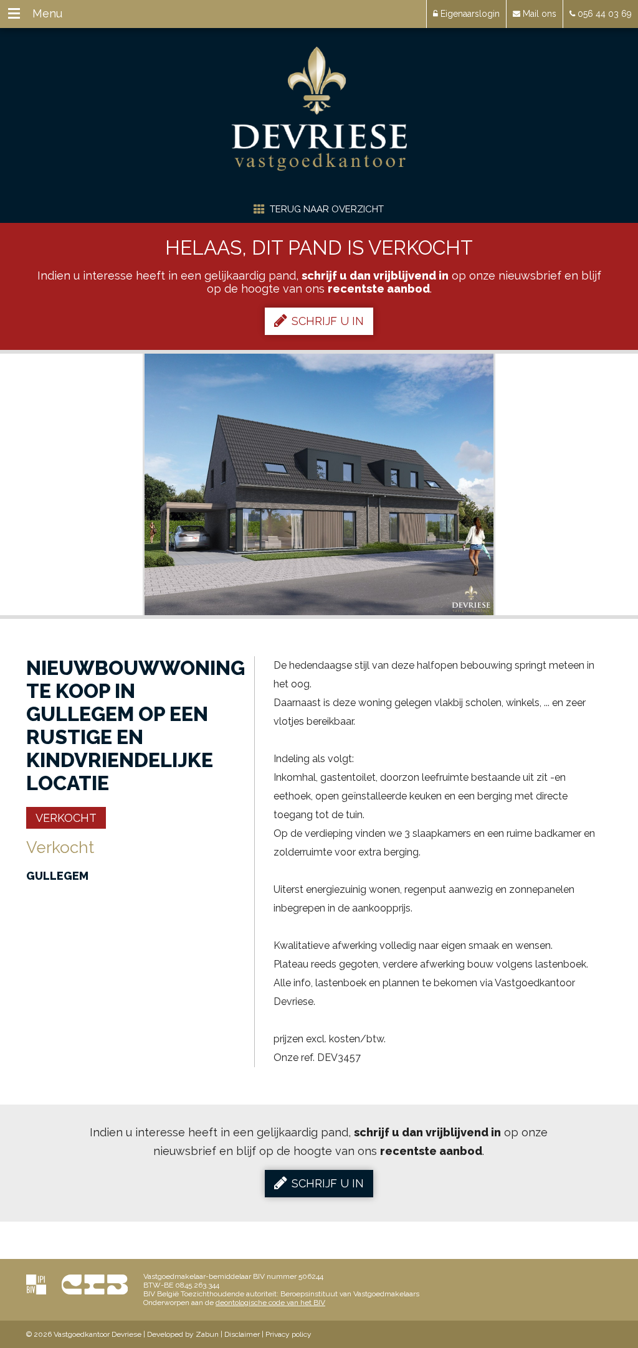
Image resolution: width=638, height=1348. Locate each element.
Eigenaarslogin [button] (469, 14)
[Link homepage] (319, 109)
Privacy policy (288, 1334)
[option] (319, 484)
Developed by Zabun (183, 1334)
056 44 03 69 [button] (603, 14)
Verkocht (66, 817)
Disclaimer (242, 1334)
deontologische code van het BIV (270, 1302)
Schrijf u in (328, 321)
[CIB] (95, 1284)
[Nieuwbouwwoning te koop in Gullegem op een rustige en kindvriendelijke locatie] (319, 484)
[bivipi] (36, 1284)
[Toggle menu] (14, 14)
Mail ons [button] (538, 14)
